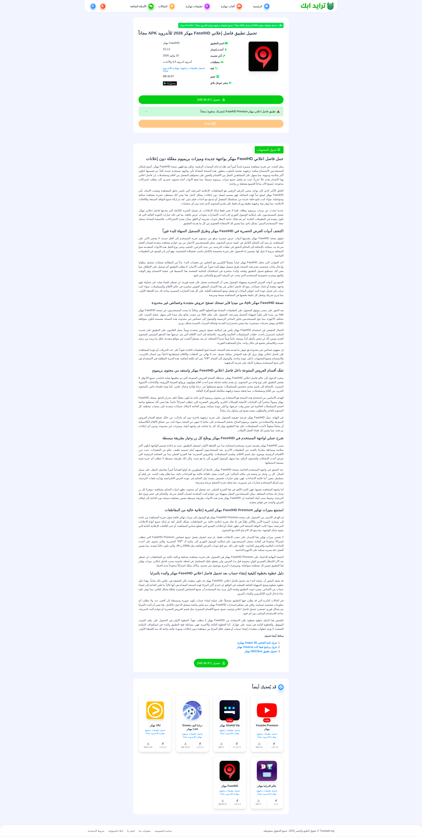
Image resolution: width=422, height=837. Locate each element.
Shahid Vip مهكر (230, 725)
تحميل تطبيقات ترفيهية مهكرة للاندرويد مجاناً (214, 25)
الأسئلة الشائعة (138, 6)
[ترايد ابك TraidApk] (317, 6)
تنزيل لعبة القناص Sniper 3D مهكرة (257, 642)
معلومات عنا (145, 831)
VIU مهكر (155, 725)
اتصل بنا (131, 831)
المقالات (163, 6)
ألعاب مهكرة (228, 6)
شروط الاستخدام (96, 831)
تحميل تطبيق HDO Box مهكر (260, 651)
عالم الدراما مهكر (266, 786)
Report (208, 123)
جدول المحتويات (267, 149)
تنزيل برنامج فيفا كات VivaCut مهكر (257, 647)
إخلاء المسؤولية (115, 831)
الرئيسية (258, 6)
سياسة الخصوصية (163, 831)
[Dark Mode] (102, 6)
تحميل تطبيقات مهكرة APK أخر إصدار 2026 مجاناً (255, 25)
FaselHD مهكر (229, 786)
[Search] (92, 6)
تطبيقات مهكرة (194, 6)
